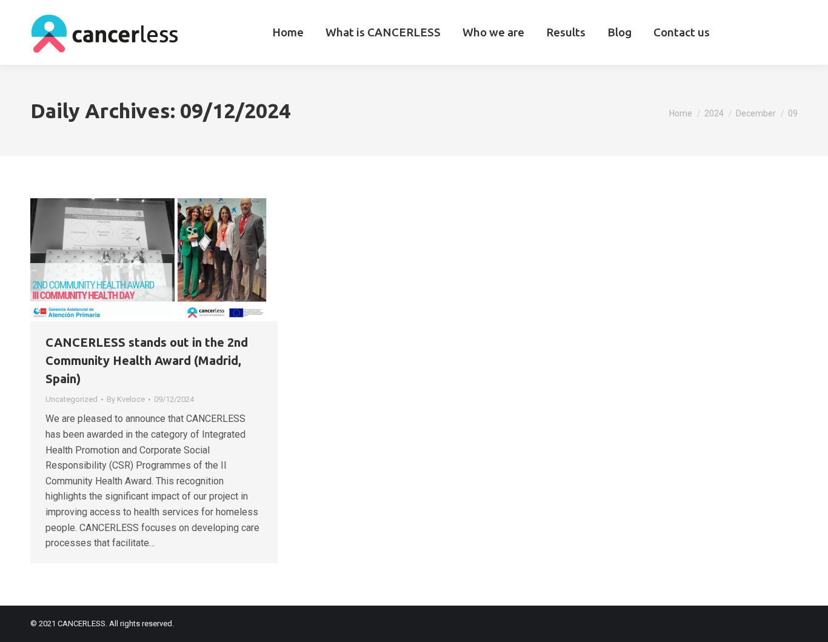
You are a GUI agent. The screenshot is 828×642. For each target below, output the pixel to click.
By (126, 399)
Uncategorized (71, 399)
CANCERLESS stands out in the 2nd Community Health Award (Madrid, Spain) (146, 360)
